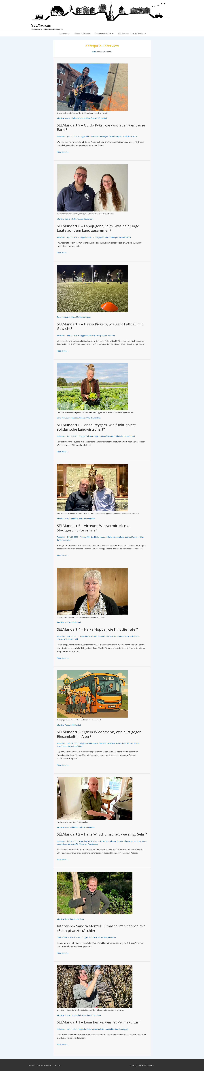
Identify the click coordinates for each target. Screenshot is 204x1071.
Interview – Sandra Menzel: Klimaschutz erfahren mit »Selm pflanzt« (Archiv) (101, 928)
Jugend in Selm (70, 118)
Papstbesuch (93, 844)
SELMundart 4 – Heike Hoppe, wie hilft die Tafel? (97, 629)
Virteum (68, 540)
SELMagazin (41, 25)
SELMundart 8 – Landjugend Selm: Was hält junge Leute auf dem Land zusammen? (98, 228)
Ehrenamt (101, 636)
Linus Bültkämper (111, 237)
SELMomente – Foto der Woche (130, 33)
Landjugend (99, 237)
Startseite (63, 33)
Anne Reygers (95, 436)
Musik (125, 136)
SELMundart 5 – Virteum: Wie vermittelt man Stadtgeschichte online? (94, 528)
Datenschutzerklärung (44, 1065)
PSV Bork (111, 335)
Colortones (94, 136)
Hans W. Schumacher (125, 841)
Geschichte (95, 537)
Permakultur (99, 1029)
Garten (91, 1029)
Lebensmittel (62, 639)
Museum (134, 537)
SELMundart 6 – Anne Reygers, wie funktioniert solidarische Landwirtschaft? (96, 427)
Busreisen (94, 743)
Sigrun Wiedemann (75, 746)
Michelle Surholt (125, 237)
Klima (95, 937)
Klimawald (112, 937)
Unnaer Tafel (73, 639)
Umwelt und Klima (93, 418)
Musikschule (132, 136)
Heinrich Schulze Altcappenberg (112, 537)
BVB (90, 841)
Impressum (57, 1065)
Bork (59, 317)
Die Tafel (93, 636)
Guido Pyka (103, 136)
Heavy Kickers (101, 335)
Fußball (93, 335)
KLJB (92, 237)
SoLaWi (110, 436)
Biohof (103, 436)
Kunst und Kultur (83, 118)
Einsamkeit (111, 743)
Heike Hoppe (134, 636)
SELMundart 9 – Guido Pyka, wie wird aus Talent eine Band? (101, 127)
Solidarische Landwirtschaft (124, 436)
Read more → (63, 152)
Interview (60, 118)
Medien (127, 537)
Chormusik (97, 841)
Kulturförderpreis (115, 136)
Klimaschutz (102, 937)
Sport (88, 317)
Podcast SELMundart (82, 33)
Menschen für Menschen (77, 844)
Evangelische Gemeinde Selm (117, 636)
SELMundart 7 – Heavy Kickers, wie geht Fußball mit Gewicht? (100, 326)
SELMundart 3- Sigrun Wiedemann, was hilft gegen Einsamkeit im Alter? (99, 734)
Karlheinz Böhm (140, 841)
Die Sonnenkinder (109, 841)
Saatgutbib (109, 1029)
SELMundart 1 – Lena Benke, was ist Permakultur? (98, 1022)
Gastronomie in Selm (103, 33)
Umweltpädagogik (121, 1029)
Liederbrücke (62, 844)
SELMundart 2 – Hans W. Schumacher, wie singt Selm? (102, 834)
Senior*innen (62, 746)
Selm (67, 919)
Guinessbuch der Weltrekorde (127, 743)
